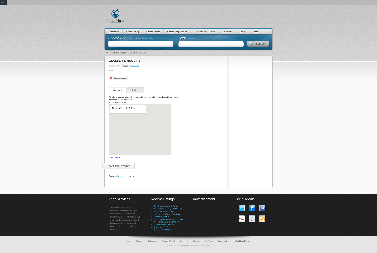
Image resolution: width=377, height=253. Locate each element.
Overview (117, 90)
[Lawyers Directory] (107, 53)
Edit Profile (208, 241)
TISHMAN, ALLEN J (162, 217)
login (117, 176)
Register (256, 32)
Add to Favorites (120, 78)
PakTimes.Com (204, 245)
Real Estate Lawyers (118, 53)
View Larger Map (114, 157)
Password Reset (168, 241)
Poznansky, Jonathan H (163, 230)
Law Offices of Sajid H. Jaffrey (166, 206)
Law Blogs (227, 32)
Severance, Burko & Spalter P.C (167, 222)
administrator (135, 66)
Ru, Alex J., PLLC (161, 227)
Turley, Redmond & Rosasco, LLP (167, 214)
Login (242, 32)
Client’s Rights (153, 32)
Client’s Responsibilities (178, 32)
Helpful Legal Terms (206, 32)
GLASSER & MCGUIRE (124, 60)
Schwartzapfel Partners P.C (165, 225)
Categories (114, 32)
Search (260, 43)
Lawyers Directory (116, 15)
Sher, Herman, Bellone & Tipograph (168, 219)
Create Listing (132, 32)
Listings (196, 241)
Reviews (135, 90)
